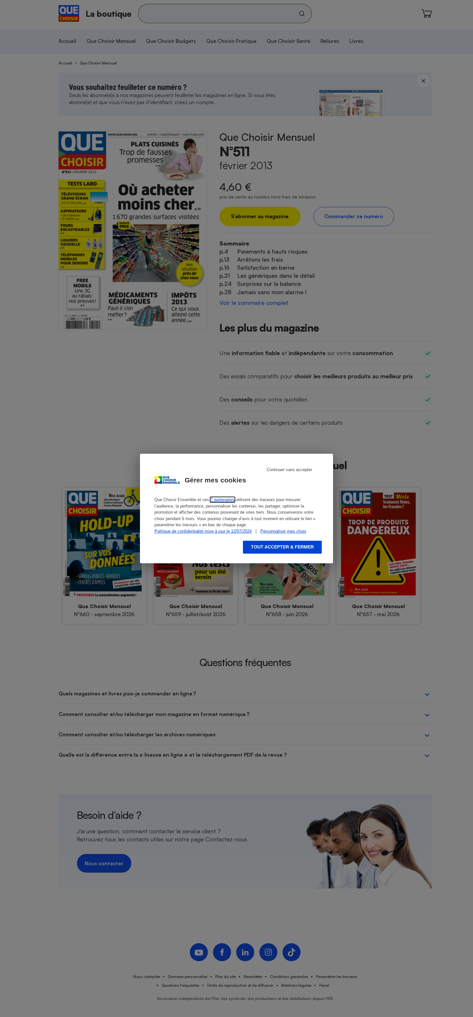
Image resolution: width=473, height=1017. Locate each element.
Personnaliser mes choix (283, 531)
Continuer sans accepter (289, 469)
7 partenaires (222, 499)
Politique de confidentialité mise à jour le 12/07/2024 (203, 531)
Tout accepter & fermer (282, 546)
